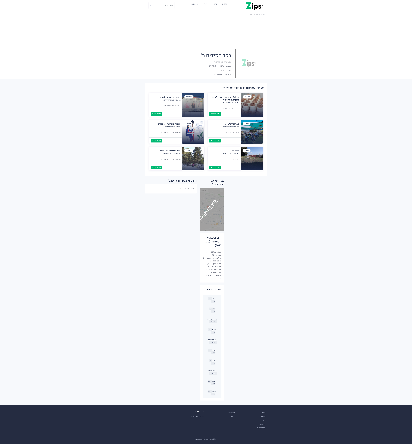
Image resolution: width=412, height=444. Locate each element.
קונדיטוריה (247, 96)
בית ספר (247, 123)
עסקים (224, 4)
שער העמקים (212, 340)
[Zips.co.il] (254, 6)
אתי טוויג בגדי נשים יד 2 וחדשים (169, 97)
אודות (206, 4)
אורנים (214, 381)
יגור (214, 309)
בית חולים (188, 123)
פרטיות (233, 416)
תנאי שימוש (231, 413)
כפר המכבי (211, 371)
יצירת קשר (194, 4)
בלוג (215, 4)
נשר (214, 360)
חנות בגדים (189, 96)
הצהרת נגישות (261, 428)
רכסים (214, 298)
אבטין (214, 329)
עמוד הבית (262, 14)
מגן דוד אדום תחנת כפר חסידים (169, 124)
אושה (214, 391)
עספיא (214, 350)
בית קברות (188, 150)
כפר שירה (235, 151)
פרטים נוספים (215, 114)
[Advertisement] (206, 32)
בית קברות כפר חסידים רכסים (170, 151)
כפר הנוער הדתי (212, 319)
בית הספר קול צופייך (232, 124)
